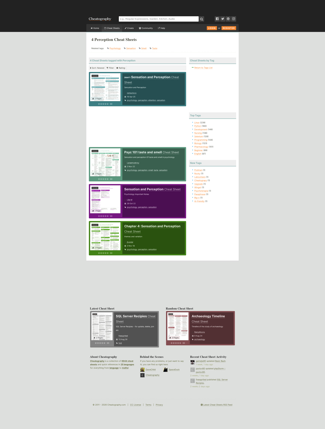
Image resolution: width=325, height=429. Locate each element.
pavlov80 (200, 368)
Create (130, 28)
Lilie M (129, 200)
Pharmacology (201, 146)
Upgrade (198, 184)
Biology (198, 143)
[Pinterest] (228, 19)
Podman (198, 170)
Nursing (198, 133)
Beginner (198, 150)
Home (96, 28)
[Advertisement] (162, 7)
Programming (200, 140)
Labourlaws (199, 177)
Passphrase (199, 194)
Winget (197, 187)
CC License (135, 404)
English (197, 153)
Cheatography (97, 361)
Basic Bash (220, 361)
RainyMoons (199, 332)
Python (197, 126)
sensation (161, 100)
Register (229, 28)
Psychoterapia (201, 191)
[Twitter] (222, 19)
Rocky (197, 173)
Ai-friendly (199, 201)
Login (212, 28)
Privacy (159, 404)
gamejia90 (201, 361)
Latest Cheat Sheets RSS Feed (217, 404)
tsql (120, 343)
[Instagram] (233, 19)
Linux (196, 122)
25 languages (127, 364)
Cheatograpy (200, 180)
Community (147, 28)
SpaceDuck (174, 369)
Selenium (198, 136)
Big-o (197, 197)
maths (125, 368)
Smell (144, 48)
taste (156, 170)
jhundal (130, 242)
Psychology (115, 48)
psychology (132, 100)
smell (150, 170)
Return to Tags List (203, 67)
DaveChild (151, 369)
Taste (154, 48)
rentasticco (131, 93)
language (114, 368)
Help (162, 28)
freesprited (123, 336)
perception (142, 100)
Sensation (131, 48)
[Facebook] (217, 19)
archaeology (199, 339)
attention (152, 100)
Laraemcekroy (133, 163)
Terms (148, 404)
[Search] (201, 19)
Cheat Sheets (113, 28)
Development (200, 129)
